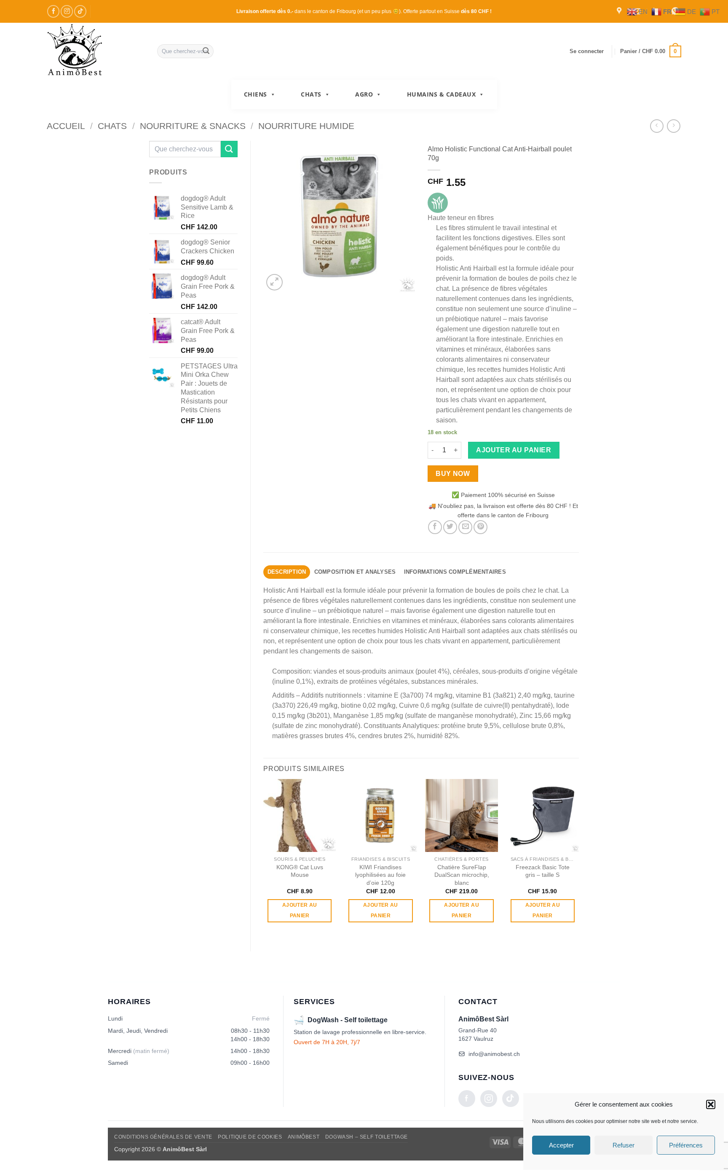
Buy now (453, 473)
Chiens (255, 94)
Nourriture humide (306, 126)
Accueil (66, 126)
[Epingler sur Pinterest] (480, 527)
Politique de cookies (250, 1137)
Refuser (623, 1145)
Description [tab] (287, 572)
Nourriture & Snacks (193, 126)
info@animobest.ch (494, 1053)
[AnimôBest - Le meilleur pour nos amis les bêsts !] (96, 51)
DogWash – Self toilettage (366, 1137)
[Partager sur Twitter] (450, 527)
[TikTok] (510, 1098)
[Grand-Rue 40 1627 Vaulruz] (620, 11)
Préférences (686, 1145)
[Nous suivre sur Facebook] (53, 11)
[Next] (578, 858)
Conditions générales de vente (163, 1137)
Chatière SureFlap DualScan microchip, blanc (461, 875)
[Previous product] (673, 125)
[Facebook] (466, 1098)
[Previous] (263, 858)
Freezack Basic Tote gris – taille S (543, 871)
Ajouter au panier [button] (299, 910)
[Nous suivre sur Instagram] (67, 11)
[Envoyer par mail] (465, 527)
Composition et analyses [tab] (355, 572)
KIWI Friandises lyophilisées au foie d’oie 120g (380, 875)
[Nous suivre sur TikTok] (80, 11)
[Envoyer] (206, 51)
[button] (711, 1104)
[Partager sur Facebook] (435, 527)
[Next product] (656, 125)
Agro (364, 94)
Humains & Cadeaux (441, 94)
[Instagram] (488, 1098)
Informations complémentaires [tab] (455, 572)
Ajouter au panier (513, 450)
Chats (311, 94)
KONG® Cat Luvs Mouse (299, 871)
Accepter (561, 1145)
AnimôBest (304, 1137)
